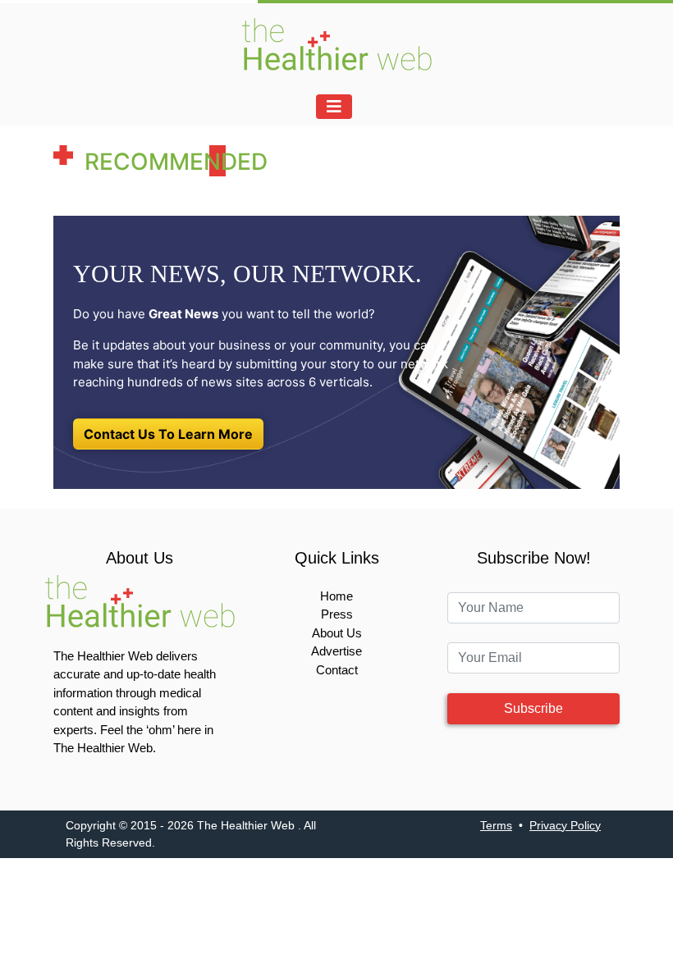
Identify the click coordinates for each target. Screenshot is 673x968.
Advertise (336, 651)
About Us (337, 633)
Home (336, 596)
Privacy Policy (565, 825)
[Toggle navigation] (334, 106)
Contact (337, 670)
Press (337, 614)
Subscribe (533, 708)
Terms (496, 825)
